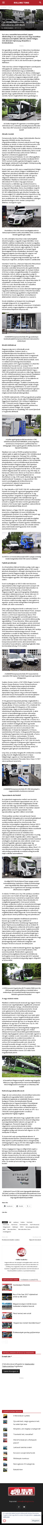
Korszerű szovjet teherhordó (24, 1453)
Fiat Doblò (29, 1222)
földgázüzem (6, 1227)
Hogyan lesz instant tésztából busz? (26, 1323)
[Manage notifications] (4, 1520)
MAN (4, 1229)
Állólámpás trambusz (21, 1458)
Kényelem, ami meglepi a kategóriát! (26, 1429)
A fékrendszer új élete (21, 1416)
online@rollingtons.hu (25, 1501)
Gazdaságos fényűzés (21, 1285)
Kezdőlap (3, 7)
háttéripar (15, 1227)
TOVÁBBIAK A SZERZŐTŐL (29, 1280)
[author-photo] (21, 1257)
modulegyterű (7, 1231)
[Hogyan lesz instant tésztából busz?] (7, 1325)
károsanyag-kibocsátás (32, 1227)
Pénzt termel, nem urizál (22, 1313)
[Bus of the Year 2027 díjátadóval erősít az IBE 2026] (7, 1296)
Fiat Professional (34, 1224)
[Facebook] (19, 1507)
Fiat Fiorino (14, 1224)
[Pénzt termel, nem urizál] (7, 1315)
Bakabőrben (18, 1469)
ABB (10, 1222)
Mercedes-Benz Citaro (24, 1229)
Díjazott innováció (35, 1240)
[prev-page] (3, 1342)
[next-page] (6, 1342)
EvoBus (23, 1222)
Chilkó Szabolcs (8, 28)
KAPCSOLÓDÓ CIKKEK (10, 1280)
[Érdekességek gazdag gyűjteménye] (7, 1334)
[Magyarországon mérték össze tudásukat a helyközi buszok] (7, 1306)
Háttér (10, 7)
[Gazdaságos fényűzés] (7, 1287)
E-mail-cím (7, 1356)
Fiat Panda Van (24, 1224)
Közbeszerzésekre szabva (10, 1240)
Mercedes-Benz (12, 1229)
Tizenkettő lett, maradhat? (23, 1434)
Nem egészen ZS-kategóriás (24, 1464)
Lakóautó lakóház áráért (22, 1447)
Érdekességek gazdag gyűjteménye (26, 1332)
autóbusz (15, 1222)
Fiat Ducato (6, 1224)
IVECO (21, 1227)
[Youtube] (24, 1507)
